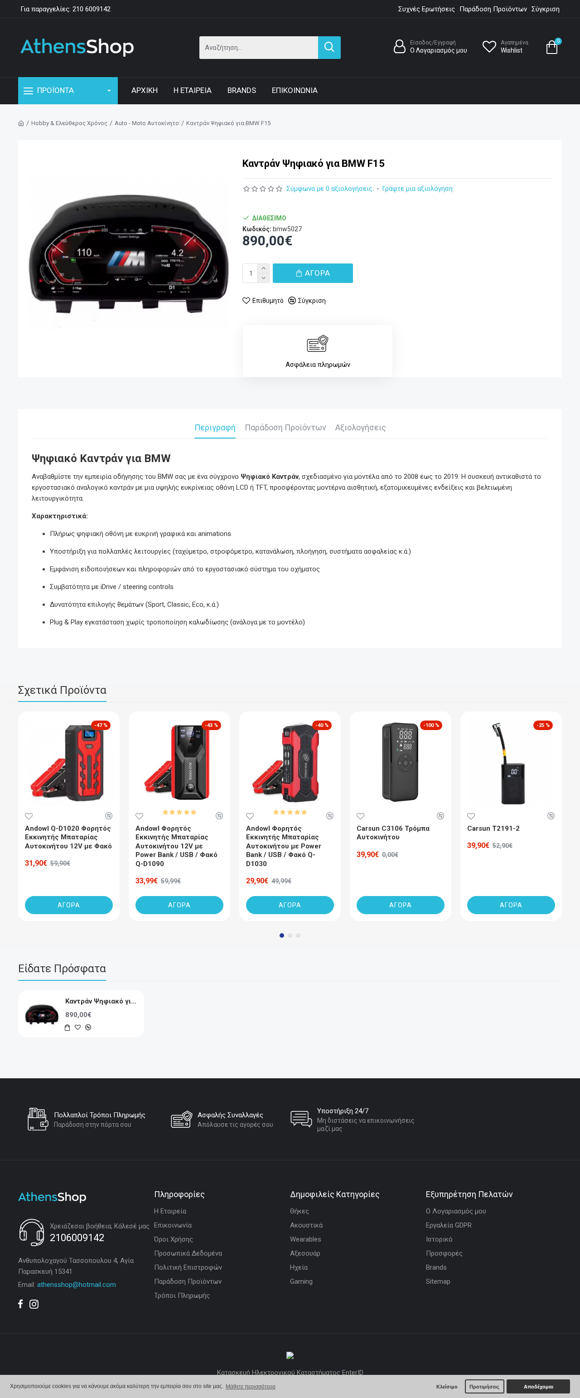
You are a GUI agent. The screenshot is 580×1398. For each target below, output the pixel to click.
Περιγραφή (215, 427)
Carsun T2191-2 (493, 828)
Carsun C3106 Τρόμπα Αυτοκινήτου (393, 833)
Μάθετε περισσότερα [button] (251, 1386)
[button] (282, 935)
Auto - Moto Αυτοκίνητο (147, 123)
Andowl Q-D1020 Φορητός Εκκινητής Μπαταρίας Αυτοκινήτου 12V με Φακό (68, 837)
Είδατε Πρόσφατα (62, 968)
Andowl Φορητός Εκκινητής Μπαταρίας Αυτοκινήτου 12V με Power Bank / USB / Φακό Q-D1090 (176, 846)
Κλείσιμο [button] (447, 1386)
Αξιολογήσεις (360, 427)
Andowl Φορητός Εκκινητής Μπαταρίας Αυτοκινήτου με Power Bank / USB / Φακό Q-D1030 (283, 846)
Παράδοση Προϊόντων (285, 427)
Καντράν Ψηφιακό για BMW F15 (101, 1001)
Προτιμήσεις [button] (484, 1386)
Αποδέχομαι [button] (538, 1386)
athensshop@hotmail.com (76, 1285)
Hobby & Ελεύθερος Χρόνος (69, 123)
